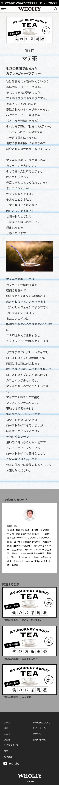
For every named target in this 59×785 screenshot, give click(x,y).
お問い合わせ (39, 739)
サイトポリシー (40, 728)
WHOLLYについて (41, 722)
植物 (6, 728)
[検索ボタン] (55, 9)
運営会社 (37, 733)
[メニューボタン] (3, 9)
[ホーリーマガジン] (29, 9)
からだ (7, 739)
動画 (6, 750)
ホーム (7, 722)
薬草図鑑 (8, 756)
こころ (7, 733)
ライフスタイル (11, 745)
